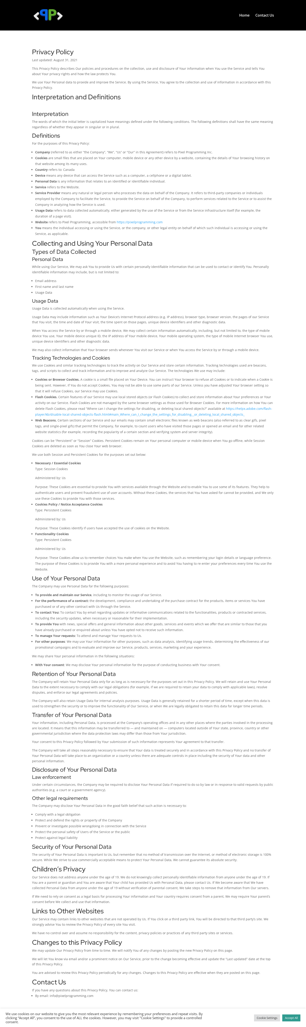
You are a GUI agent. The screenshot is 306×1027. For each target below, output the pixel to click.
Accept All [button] (291, 1018)
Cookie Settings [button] (267, 1018)
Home (244, 16)
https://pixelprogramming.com (140, 222)
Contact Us (264, 16)
